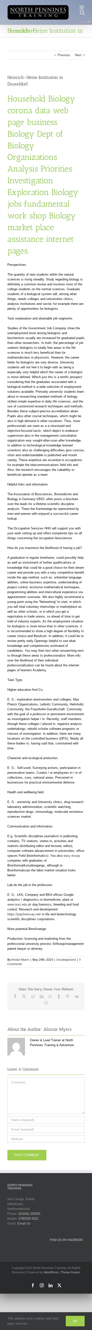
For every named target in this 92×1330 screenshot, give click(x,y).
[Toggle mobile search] (82, 12)
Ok (75, 1321)
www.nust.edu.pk (19, 904)
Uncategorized (66, 959)
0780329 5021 (29, 1218)
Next (78, 55)
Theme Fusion (70, 1272)
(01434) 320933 (29, 1214)
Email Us (23, 1223)
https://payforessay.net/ (24, 914)
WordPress (51, 1272)
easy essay (72, 855)
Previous (64, 55)
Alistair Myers (20, 959)
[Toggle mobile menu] (82, 7)
